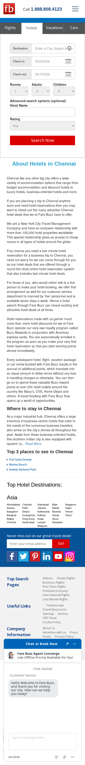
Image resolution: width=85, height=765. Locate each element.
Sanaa (55, 515)
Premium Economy (55, 591)
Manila (55, 508)
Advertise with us (54, 632)
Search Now (42, 140)
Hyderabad (28, 522)
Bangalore (12, 511)
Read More (33, 443)
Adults (37, 84)
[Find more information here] (42, 700)
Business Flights (54, 582)
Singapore (70, 504)
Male (54, 504)
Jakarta (41, 508)
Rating (15, 119)
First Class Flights (54, 586)
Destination (20, 48)
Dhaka (25, 511)
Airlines (48, 578)
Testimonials (55, 605)
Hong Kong (28, 518)
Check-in (18, 61)
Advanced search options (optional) (38, 100)
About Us (49, 628)
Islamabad (43, 504)
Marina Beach (18, 464)
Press (74, 632)
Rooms (15, 84)
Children (59, 84)
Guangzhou (28, 515)
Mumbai (56, 511)
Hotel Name (19, 105)
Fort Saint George (20, 459)
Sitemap (48, 614)
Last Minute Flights (55, 599)
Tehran (69, 511)
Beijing (10, 518)
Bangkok (12, 515)
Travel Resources (55, 609)
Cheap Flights (66, 578)
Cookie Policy (52, 622)
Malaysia (42, 526)
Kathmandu (43, 511)
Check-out (19, 74)
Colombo (27, 504)
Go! (61, 543)
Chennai (11, 522)
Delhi (25, 508)
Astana (11, 508)
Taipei (68, 508)
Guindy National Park (22, 469)
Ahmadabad (13, 504)
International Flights (56, 595)
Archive (63, 614)
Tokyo (68, 515)
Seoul (55, 518)
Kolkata (41, 515)
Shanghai (57, 522)
